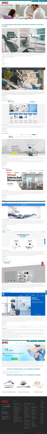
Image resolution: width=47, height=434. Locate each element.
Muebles (32, 403)
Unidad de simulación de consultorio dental (18, 405)
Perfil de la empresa (42, 413)
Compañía (20, 3)
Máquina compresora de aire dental (27, 410)
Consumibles (33, 421)
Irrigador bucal (33, 413)
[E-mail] (46, 291)
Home (3, 19)
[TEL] (46, 292)
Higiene (42, 405)
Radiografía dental (26, 428)
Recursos (28, 3)
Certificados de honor (42, 415)
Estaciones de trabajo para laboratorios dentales (27, 424)
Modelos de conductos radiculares (18, 418)
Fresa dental (33, 423)
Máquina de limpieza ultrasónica (26, 418)
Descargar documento (42, 420)
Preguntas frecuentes (42, 422)
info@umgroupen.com (4, 411)
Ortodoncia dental (34, 426)
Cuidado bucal (43, 402)
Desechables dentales (34, 425)
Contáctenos (36, 3)
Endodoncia (42, 406)
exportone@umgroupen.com (5, 412)
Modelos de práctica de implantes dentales (18, 422)
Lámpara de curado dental (34, 415)
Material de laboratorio (27, 420)
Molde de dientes (16, 419)
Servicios (24, 3)
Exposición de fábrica (42, 417)
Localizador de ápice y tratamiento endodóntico (34, 418)
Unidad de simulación (16, 403)
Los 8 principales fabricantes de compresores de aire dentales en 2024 (10, 373)
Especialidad (15, 3)
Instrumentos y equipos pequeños (34, 407)
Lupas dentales (33, 416)
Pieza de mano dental (34, 412)
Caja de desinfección (27, 416)
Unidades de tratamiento (27, 403)
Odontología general (42, 404)
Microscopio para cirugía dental (27, 405)
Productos (10, 3)
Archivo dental (33, 424)
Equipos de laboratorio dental (27, 422)
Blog (31, 3)
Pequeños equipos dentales (34, 411)
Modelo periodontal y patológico (18, 420)
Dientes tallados (15, 416)
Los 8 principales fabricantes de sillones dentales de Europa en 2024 (10, 372)
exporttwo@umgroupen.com (5, 413)
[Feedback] (46, 294)
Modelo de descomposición (17, 417)
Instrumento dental (34, 409)
